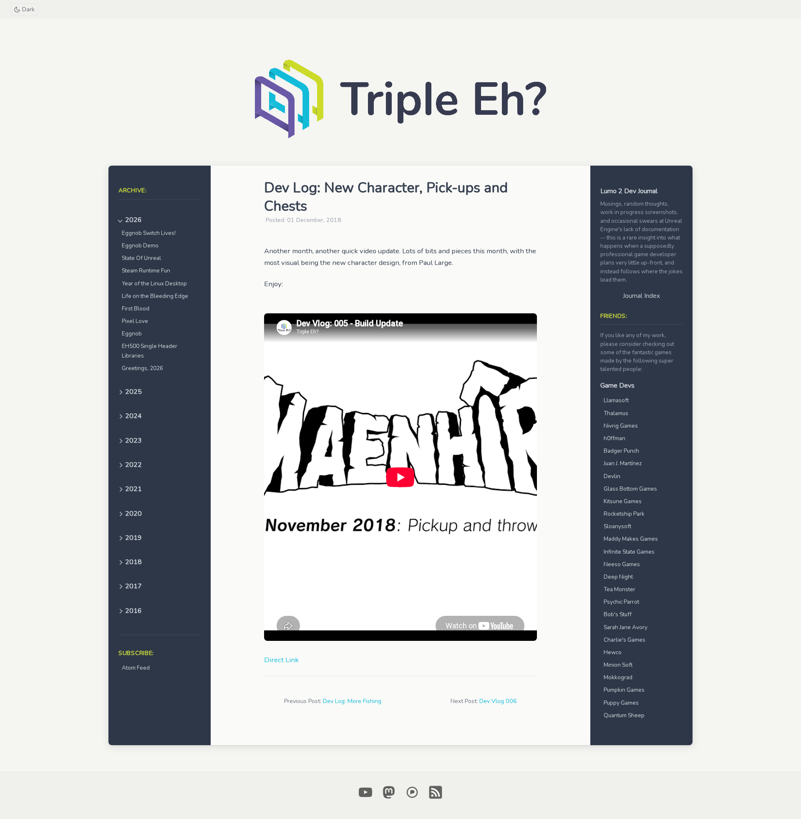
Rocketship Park (624, 514)
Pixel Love (135, 321)
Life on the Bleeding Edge (155, 296)
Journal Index (641, 296)
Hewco (613, 652)
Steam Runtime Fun (146, 271)
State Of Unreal (141, 258)
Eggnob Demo (140, 245)
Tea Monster (619, 589)
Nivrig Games (621, 426)
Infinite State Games (629, 552)
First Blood (135, 308)
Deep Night (618, 577)
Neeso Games (622, 564)
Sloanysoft (617, 526)
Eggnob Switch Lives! (149, 233)
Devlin (612, 476)
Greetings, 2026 (142, 368)
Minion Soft (618, 665)
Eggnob (132, 334)
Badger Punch (621, 451)
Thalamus (616, 413)
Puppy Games (621, 703)
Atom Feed (136, 668)
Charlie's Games (624, 640)
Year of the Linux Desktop (154, 283)
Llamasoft (616, 400)
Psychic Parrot (621, 602)
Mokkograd (618, 677)
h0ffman (614, 438)
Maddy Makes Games (631, 539)
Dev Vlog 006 (498, 701)
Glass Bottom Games (630, 489)
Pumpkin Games (624, 690)
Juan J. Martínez (623, 463)
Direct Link (281, 660)
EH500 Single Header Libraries (149, 350)
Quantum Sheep (624, 715)
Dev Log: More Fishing (352, 701)
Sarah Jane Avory (625, 627)
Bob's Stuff (618, 614)
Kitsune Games (623, 501)
